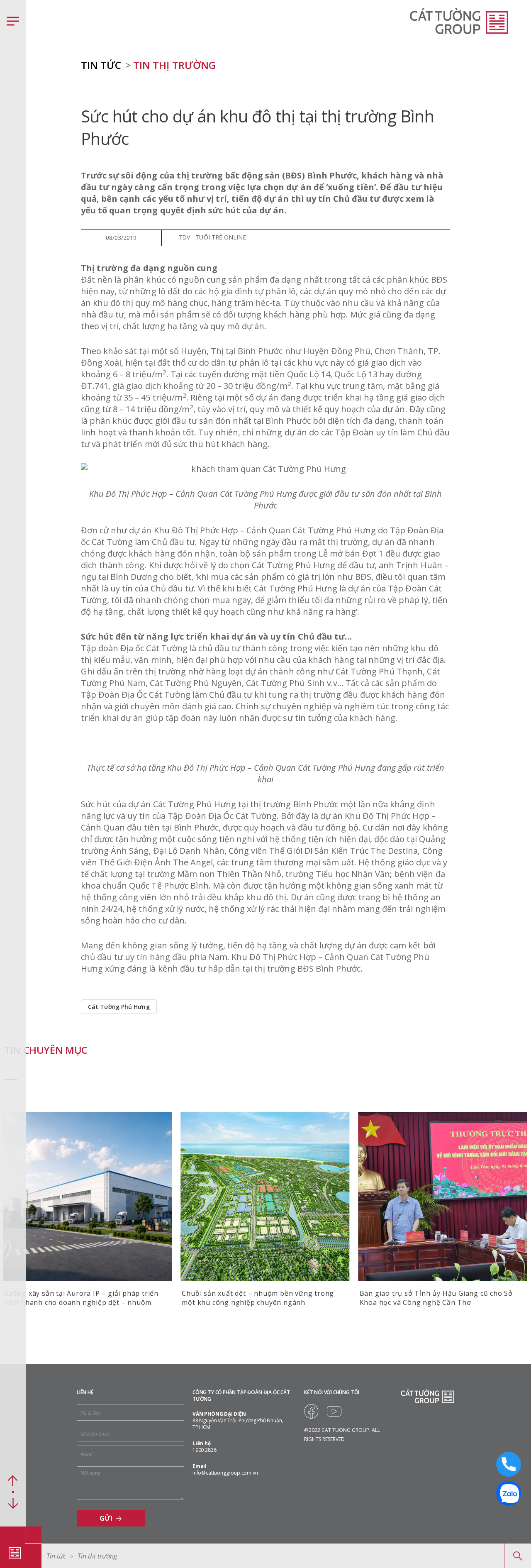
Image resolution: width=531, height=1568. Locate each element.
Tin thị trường (174, 65)
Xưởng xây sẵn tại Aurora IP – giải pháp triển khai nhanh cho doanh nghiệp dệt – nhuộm (81, 1298)
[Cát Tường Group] (15, 1553)
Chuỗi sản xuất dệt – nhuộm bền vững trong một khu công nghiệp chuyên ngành (258, 1298)
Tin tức (56, 1556)
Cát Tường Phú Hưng (119, 1007)
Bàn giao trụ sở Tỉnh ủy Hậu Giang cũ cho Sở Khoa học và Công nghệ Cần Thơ (436, 1298)
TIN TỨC (101, 65)
